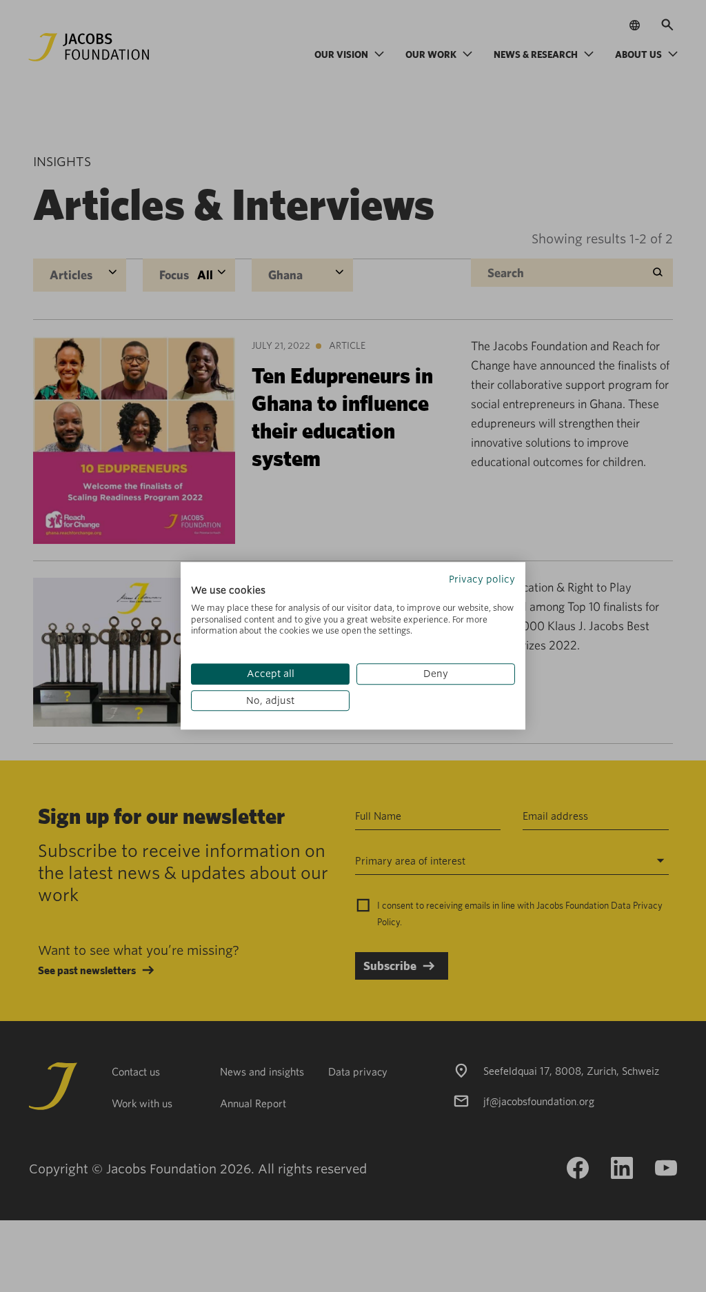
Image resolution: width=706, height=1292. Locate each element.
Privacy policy (482, 579)
